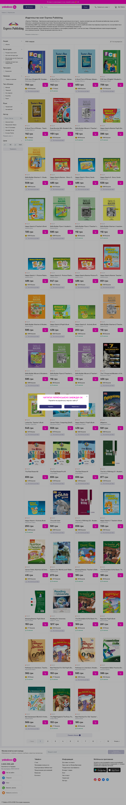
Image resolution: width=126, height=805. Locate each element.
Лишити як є (75, 406)
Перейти (50, 406)
